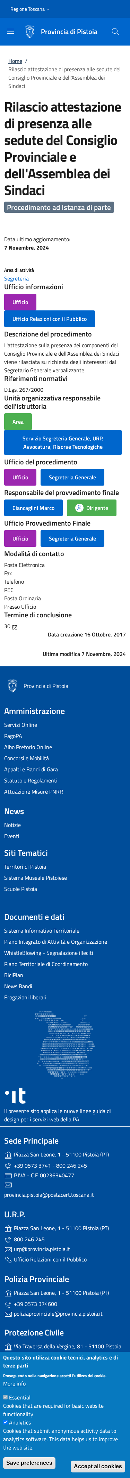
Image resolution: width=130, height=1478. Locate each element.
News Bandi (18, 986)
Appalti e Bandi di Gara (31, 769)
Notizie (12, 825)
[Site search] (115, 31)
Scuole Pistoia (20, 889)
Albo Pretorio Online (28, 747)
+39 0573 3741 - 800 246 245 (49, 1165)
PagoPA (13, 736)
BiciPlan (13, 975)
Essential (20, 1397)
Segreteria (16, 278)
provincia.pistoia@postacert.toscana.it (49, 1195)
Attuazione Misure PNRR (33, 791)
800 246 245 (28, 1239)
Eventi (11, 836)
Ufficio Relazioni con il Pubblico (49, 1259)
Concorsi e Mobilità (26, 758)
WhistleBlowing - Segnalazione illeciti (48, 953)
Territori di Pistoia (25, 866)
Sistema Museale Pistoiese (35, 878)
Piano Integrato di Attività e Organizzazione (55, 941)
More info (14, 1383)
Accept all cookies (98, 1466)
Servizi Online (20, 725)
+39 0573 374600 (34, 1304)
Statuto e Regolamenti (31, 780)
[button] (30, 9)
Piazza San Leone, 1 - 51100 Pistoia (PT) (60, 1154)
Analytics (20, 1422)
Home (15, 61)
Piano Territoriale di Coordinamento (46, 964)
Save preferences (29, 1463)
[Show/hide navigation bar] (10, 31)
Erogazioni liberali (25, 997)
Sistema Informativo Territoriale (41, 930)
